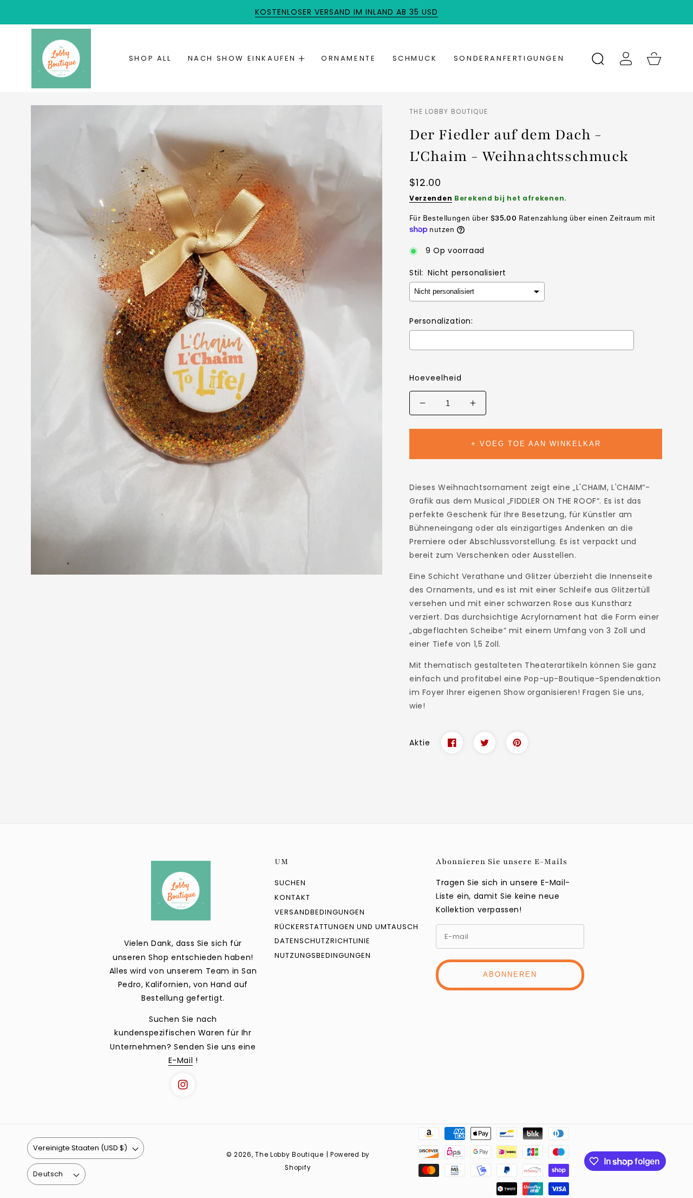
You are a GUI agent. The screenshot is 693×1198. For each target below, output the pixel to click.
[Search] (598, 58)
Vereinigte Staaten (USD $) (80, 1148)
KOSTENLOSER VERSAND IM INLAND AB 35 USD (346, 12)
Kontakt (292, 898)
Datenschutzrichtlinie (322, 941)
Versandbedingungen (319, 912)
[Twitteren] (484, 742)
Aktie (419, 742)
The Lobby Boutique (289, 1154)
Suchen (290, 883)
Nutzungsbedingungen (322, 956)
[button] (246, 59)
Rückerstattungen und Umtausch (346, 927)
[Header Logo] (71, 58)
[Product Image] (206, 339)
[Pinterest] (517, 742)
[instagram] (183, 1085)
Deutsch (48, 1174)
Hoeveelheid (435, 377)
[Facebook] (452, 742)
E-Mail (180, 1060)
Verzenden (430, 198)
